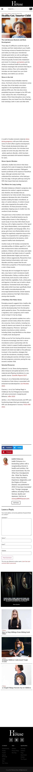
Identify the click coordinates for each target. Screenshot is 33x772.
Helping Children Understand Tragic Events (15, 660)
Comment (4, 517)
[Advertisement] (16, 120)
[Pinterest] (16, 740)
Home (3, 13)
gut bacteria (20, 62)
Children (9, 13)
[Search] (31, 9)
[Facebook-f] (11, 740)
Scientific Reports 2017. (19, 375)
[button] (2, 9)
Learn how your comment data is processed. (16, 562)
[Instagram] (22, 740)
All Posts (16, 503)
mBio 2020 (11, 396)
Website (4, 550)
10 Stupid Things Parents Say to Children (16, 688)
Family (6, 13)
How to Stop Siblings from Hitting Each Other (16, 633)
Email (3, 544)
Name (4, 538)
